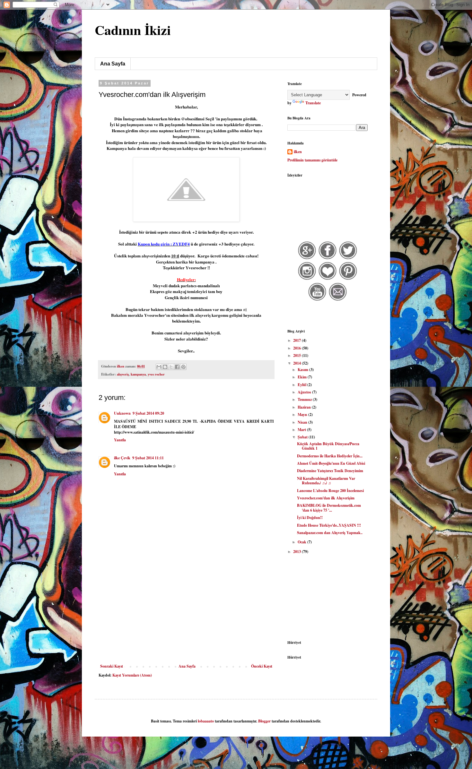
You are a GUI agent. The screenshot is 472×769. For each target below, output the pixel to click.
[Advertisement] (186, 616)
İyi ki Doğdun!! (310, 517)
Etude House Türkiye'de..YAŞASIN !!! (329, 525)
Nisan (303, 422)
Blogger (264, 721)
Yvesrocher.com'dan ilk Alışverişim (325, 498)
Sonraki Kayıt (111, 666)
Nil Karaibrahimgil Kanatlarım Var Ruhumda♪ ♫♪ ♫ (326, 481)
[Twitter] (348, 258)
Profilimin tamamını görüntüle (312, 160)
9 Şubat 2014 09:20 (148, 413)
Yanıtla (120, 440)
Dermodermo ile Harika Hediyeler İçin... (330, 456)
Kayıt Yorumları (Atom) (132, 675)
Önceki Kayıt (261, 666)
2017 (297, 340)
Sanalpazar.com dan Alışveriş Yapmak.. (330, 532)
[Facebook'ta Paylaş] (177, 367)
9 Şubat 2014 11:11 (148, 458)
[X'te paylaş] (171, 367)
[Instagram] (307, 279)
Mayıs (303, 414)
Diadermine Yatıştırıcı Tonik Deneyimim (330, 470)
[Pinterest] (348, 279)
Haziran (305, 407)
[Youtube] (317, 300)
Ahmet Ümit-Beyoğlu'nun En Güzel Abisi (331, 463)
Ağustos (305, 392)
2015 (297, 355)
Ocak (302, 542)
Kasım (303, 369)
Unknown (122, 413)
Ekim (303, 377)
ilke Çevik (122, 458)
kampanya (138, 374)
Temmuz (305, 399)
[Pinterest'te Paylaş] (183, 367)
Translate (313, 103)
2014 (297, 363)
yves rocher (156, 374)
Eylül (302, 384)
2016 (297, 348)
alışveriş (123, 374)
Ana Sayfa (112, 63)
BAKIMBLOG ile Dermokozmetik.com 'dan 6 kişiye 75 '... (329, 508)
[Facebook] (327, 258)
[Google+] (307, 258)
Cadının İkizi (133, 29)
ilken (298, 151)
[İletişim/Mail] (338, 300)
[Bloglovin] (327, 279)
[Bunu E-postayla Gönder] (159, 367)
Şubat (303, 437)
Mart (302, 429)
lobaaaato (206, 721)
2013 (297, 551)
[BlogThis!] (165, 367)
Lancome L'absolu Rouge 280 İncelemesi (330, 490)
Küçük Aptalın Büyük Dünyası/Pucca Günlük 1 (328, 446)
